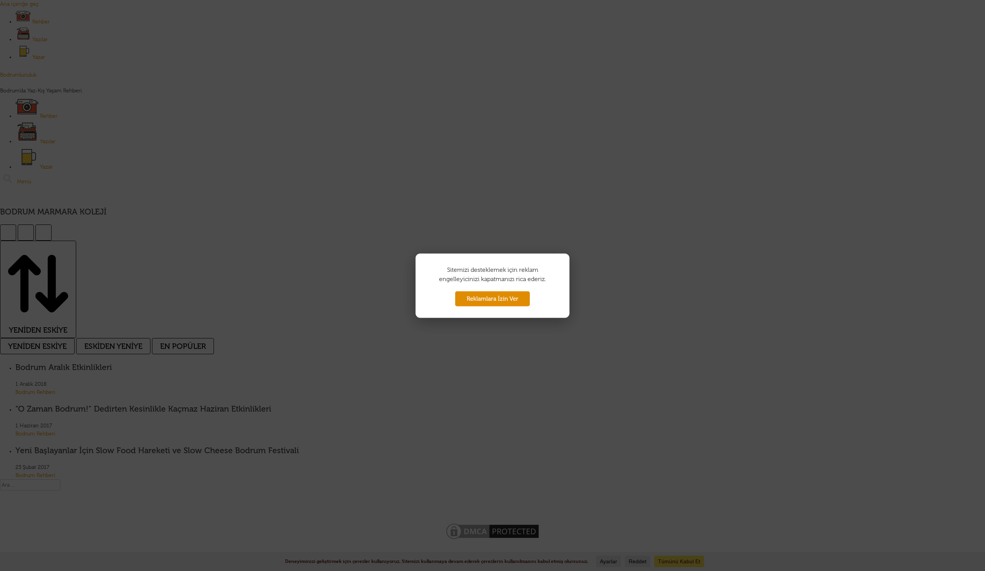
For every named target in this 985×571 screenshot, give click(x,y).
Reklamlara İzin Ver (492, 298)
